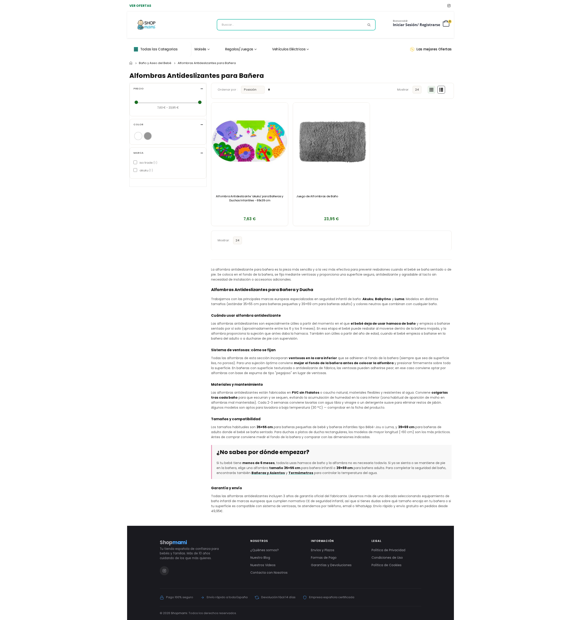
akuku (146, 170)
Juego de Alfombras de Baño (317, 196)
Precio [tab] (138, 88)
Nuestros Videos (263, 565)
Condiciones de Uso (387, 557)
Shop (173, 542)
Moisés (200, 49)
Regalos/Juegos (239, 49)
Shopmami (179, 613)
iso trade (148, 163)
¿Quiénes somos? (264, 550)
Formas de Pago (324, 557)
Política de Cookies (386, 565)
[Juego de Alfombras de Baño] (331, 141)
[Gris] (148, 136)
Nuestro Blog (260, 557)
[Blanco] (138, 136)
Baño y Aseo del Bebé (155, 63)
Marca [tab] (138, 153)
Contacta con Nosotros (269, 572)
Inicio (131, 63)
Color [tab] (138, 124)
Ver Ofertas (140, 5)
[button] (282, 108)
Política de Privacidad (388, 550)
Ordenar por (227, 89)
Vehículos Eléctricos (289, 49)
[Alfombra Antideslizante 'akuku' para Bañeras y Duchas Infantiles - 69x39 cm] (249, 141)
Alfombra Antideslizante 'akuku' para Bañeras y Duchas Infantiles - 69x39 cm (249, 198)
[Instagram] (449, 5)
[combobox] (296, 25)
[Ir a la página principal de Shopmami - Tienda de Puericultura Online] (146, 24)
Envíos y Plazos (322, 550)
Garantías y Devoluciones (331, 565)
